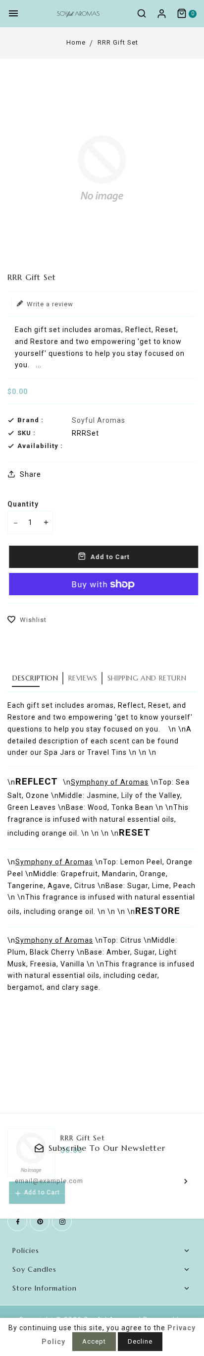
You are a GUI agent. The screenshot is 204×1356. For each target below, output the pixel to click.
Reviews (83, 678)
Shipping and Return (146, 678)
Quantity (23, 504)
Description (35, 678)
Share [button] (29, 474)
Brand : (30, 420)
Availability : (40, 446)
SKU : (26, 433)
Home (76, 42)
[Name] (186, 1181)
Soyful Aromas (98, 420)
